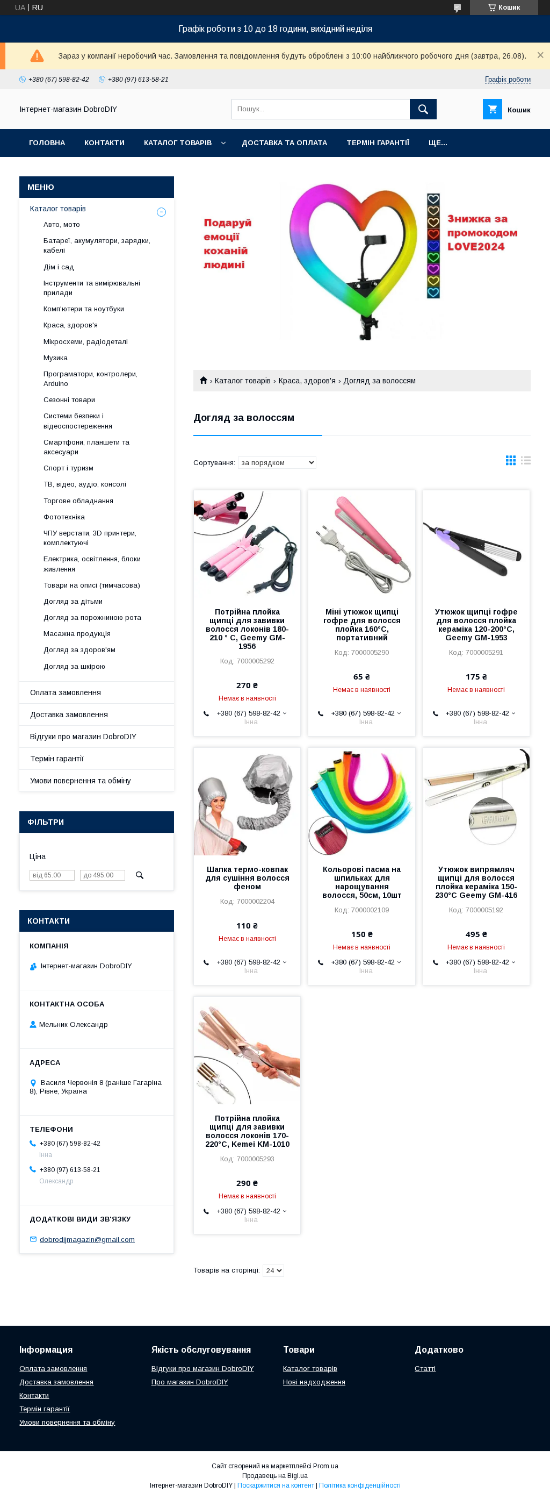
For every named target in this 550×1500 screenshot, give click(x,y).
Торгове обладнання (78, 501)
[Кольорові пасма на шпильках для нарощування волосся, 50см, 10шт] (361, 801)
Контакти (104, 143)
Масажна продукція (77, 634)
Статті (425, 1369)
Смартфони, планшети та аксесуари (86, 447)
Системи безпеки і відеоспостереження (78, 421)
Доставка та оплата (284, 143)
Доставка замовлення (69, 714)
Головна (47, 143)
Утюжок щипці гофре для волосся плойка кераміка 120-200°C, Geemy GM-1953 (476, 625)
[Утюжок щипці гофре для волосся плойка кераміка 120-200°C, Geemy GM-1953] (476, 544)
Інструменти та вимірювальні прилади (92, 288)
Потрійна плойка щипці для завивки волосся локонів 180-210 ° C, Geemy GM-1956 (247, 629)
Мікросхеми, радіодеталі (86, 342)
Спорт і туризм (68, 468)
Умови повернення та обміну (80, 780)
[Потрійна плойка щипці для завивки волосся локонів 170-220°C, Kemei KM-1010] (247, 1050)
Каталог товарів (178, 143)
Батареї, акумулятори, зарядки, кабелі (97, 245)
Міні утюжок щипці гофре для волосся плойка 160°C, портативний (362, 625)
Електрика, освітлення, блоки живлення (92, 564)
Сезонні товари (69, 400)
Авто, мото (62, 224)
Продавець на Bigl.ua (275, 1476)
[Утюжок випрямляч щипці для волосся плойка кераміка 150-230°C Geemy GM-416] (476, 801)
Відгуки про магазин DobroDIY (83, 736)
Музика (56, 358)
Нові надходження (314, 1382)
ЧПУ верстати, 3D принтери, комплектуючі (90, 538)
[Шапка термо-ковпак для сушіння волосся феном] (247, 801)
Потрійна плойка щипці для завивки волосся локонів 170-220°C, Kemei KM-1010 (247, 1131)
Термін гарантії (377, 143)
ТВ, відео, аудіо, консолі (85, 484)
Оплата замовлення (65, 692)
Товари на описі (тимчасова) (92, 585)
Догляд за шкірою (74, 666)
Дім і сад (59, 267)
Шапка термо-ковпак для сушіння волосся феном (247, 878)
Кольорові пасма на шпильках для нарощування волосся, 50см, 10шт (362, 882)
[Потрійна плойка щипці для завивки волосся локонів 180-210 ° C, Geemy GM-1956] (247, 544)
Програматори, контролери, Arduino (91, 379)
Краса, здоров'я (307, 380)
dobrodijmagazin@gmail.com (87, 1239)
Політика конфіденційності (360, 1485)
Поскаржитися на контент (275, 1485)
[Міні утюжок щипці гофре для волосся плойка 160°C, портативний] (361, 544)
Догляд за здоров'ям (79, 650)
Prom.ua (325, 1466)
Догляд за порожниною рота (92, 617)
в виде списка (526, 462)
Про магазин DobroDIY (189, 1382)
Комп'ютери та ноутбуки (84, 309)
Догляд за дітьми (73, 601)
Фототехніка (64, 517)
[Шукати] (423, 109)
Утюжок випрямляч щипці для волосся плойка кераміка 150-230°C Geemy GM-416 (476, 882)
